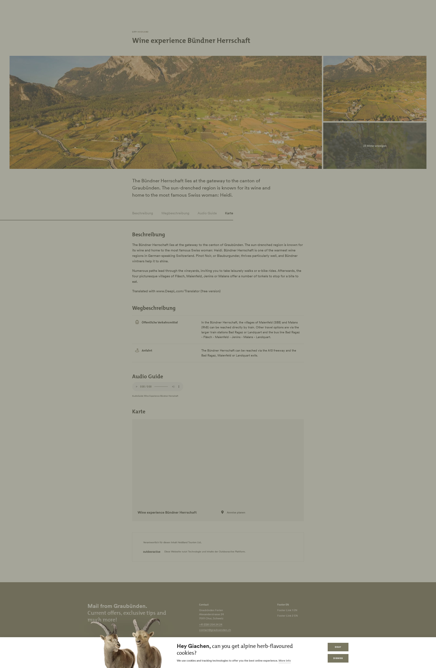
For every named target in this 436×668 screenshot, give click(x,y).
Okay (338, 647)
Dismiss (338, 658)
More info (285, 660)
